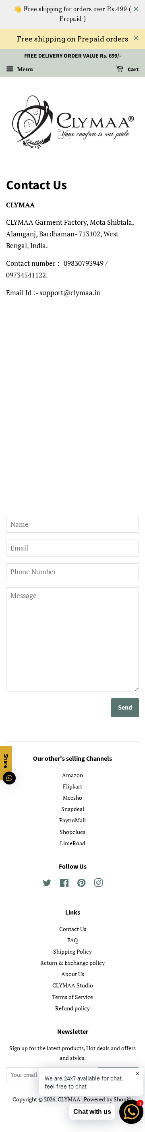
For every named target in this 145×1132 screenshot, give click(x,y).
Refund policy (72, 1008)
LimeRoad (72, 843)
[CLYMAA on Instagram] (98, 884)
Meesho (72, 797)
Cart (132, 70)
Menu (24, 69)
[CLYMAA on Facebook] (64, 884)
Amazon (72, 775)
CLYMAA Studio (72, 985)
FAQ (72, 940)
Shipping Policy (72, 951)
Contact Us (72, 929)
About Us (72, 974)
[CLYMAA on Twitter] (47, 884)
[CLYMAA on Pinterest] (81, 884)
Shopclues (72, 832)
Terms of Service (72, 997)
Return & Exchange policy (72, 962)
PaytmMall (72, 820)
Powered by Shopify (108, 1099)
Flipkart (72, 786)
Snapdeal (72, 809)
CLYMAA (69, 1099)
